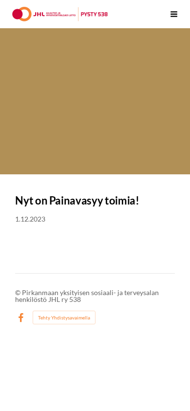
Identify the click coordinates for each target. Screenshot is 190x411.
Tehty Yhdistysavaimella (64, 317)
